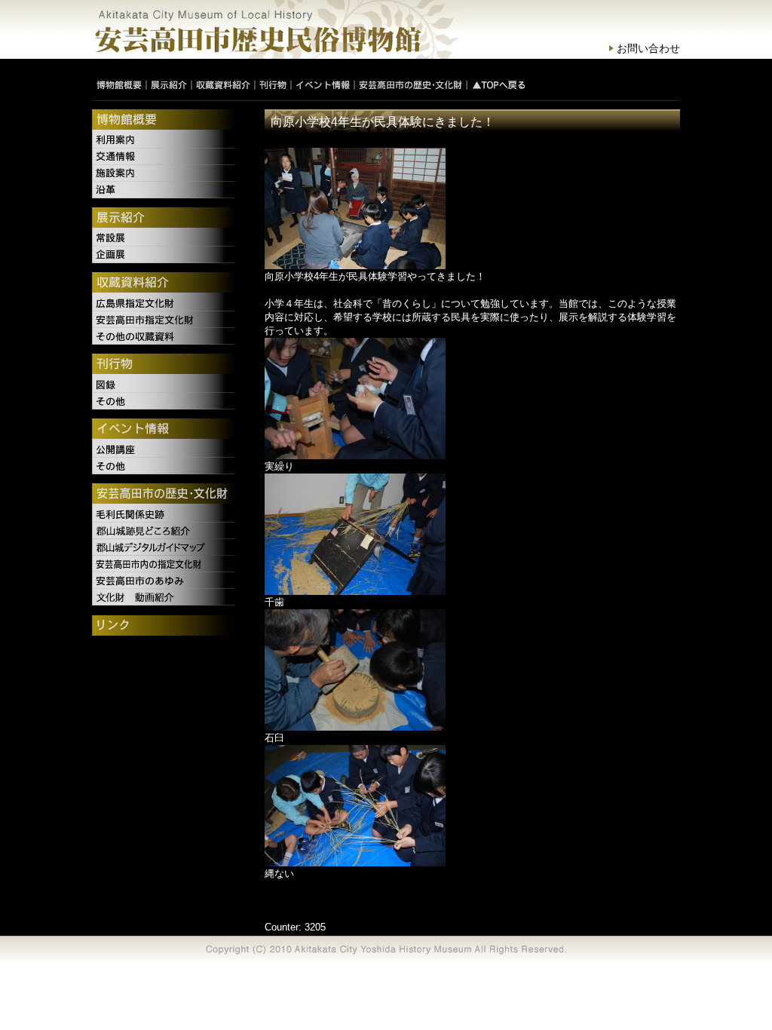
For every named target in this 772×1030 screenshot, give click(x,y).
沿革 (165, 190)
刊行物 (165, 365)
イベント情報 (165, 429)
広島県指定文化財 (165, 303)
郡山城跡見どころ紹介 (165, 531)
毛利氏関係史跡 (165, 514)
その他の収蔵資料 (165, 336)
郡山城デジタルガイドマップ (165, 547)
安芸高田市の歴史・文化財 (165, 494)
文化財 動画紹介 (165, 597)
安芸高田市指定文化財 (165, 319)
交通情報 (165, 157)
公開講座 (165, 449)
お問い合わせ (648, 48)
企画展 (165, 255)
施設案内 (165, 173)
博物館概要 (165, 120)
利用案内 (165, 140)
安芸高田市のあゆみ (165, 580)
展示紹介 (165, 218)
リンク (165, 626)
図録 (165, 384)
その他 (165, 401)
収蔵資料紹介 (165, 283)
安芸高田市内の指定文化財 (165, 564)
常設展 (165, 238)
